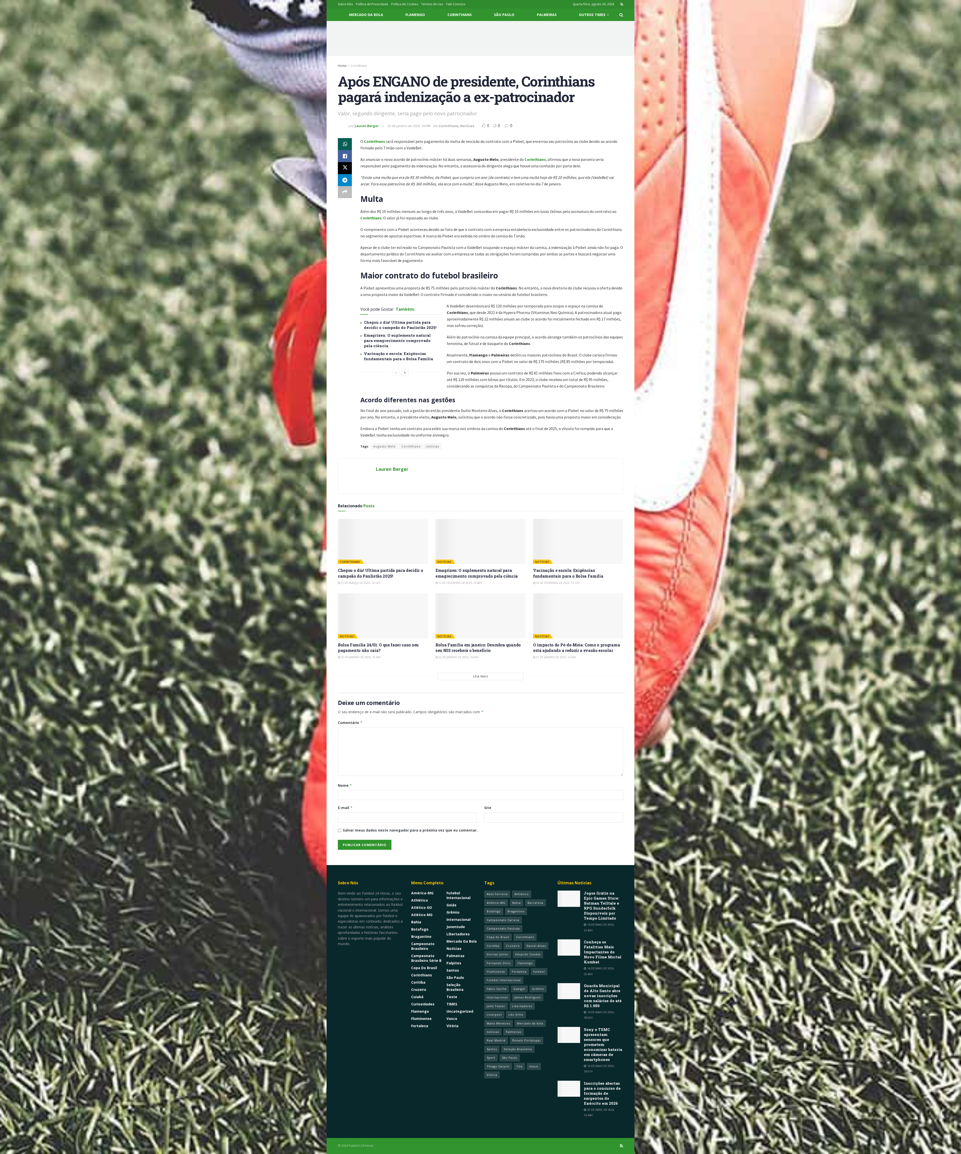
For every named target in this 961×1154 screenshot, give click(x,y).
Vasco (451, 1018)
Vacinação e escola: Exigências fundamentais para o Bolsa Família (398, 356)
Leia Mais (480, 676)
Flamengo (415, 14)
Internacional (458, 919)
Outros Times (592, 14)
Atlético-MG (496, 903)
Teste (451, 996)
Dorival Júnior (498, 954)
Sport (491, 1057)
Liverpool (494, 1014)
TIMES (451, 1004)
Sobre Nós (345, 4)
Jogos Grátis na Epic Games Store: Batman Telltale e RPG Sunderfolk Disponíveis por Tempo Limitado (601, 906)
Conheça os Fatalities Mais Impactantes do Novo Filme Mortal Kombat (602, 951)
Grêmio (452, 912)
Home (342, 66)
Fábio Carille (497, 989)
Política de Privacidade (372, 4)
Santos (452, 970)
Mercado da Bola (366, 14)
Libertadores (458, 934)
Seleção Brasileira (454, 987)
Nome (345, 785)
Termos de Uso (432, 4)
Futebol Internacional (458, 895)
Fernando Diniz (499, 963)
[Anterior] (396, 372)
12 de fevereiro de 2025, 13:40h (460, 583)
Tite (519, 1066)
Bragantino (421, 936)
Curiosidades (422, 1004)
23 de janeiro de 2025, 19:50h (360, 657)
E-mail (345, 807)
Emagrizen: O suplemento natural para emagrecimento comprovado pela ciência (397, 340)
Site (487, 807)
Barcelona (535, 903)
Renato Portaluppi (526, 1040)
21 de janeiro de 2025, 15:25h (555, 657)
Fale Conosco (455, 4)
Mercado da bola (530, 1023)
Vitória (452, 1025)
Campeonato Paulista (503, 928)
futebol (539, 971)
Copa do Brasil (424, 967)
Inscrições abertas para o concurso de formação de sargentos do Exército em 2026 (602, 1093)
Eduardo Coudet (528, 954)
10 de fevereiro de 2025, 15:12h (557, 583)
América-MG (422, 893)
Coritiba (418, 982)
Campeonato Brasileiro (422, 946)
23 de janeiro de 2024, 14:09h (409, 126)
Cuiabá (417, 996)
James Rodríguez (528, 997)
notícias (432, 446)
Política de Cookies (404, 4)
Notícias (467, 126)
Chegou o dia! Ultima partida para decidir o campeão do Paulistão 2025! (400, 325)
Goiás (451, 905)
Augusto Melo (384, 446)
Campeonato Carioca (503, 920)
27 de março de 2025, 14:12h (360, 583)
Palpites (453, 963)
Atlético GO (421, 907)
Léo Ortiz (516, 1014)
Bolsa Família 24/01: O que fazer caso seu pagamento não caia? (378, 647)
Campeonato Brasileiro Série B (426, 958)
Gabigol (519, 989)
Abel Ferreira (497, 894)
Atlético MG (421, 914)
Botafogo (419, 929)
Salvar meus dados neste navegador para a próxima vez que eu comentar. (410, 830)
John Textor (496, 1006)
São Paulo (504, 14)
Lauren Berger (367, 126)
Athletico (522, 894)
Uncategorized (459, 1011)
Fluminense (421, 1018)
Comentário (350, 722)
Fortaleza (419, 1025)
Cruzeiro (418, 989)
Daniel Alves (536, 946)
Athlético (419, 900)
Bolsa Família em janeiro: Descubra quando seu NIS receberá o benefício (478, 647)
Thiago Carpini (498, 1066)
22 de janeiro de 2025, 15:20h (458, 657)
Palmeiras (547, 14)
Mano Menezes (498, 1023)
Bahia (416, 922)
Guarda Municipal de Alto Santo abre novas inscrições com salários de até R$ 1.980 (603, 995)
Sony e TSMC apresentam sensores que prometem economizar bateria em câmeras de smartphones (603, 1044)
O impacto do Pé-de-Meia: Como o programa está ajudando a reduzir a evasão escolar (576, 647)
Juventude (455, 926)
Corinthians (459, 14)
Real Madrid (496, 1040)
